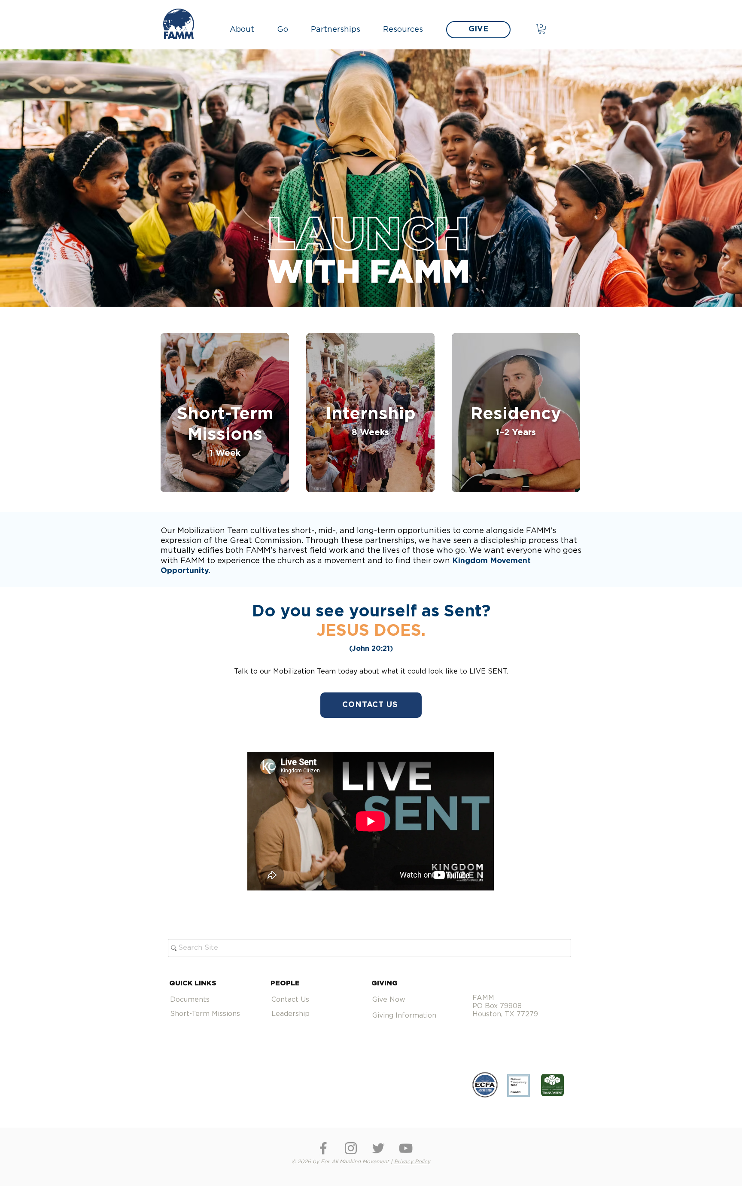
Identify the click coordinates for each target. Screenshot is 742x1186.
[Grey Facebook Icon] (323, 1148)
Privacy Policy (412, 1161)
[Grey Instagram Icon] (351, 1148)
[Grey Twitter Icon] (378, 1148)
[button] (247, 29)
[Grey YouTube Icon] (406, 1148)
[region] (225, 412)
